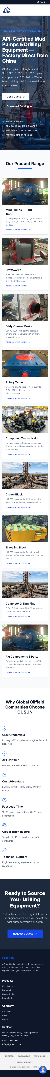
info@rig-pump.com (11, 1044)
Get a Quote (14, 96)
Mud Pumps (7, 986)
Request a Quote (23, 933)
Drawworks (7, 990)
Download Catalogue (19, 106)
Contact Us (7, 1019)
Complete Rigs (8, 994)
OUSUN (8, 958)
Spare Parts (7, 998)
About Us (6, 1011)
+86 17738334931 (10, 1040)
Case (4, 1015)
